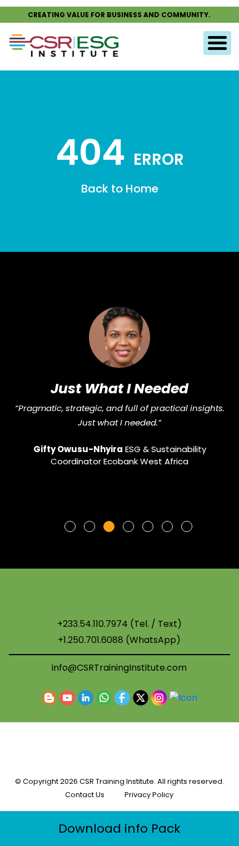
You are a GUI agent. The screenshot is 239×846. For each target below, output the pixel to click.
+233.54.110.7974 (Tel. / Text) (119, 624)
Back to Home (119, 188)
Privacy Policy (149, 794)
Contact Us (84, 794)
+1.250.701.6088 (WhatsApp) (119, 640)
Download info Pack (119, 828)
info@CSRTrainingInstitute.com (119, 667)
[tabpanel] (119, 378)
